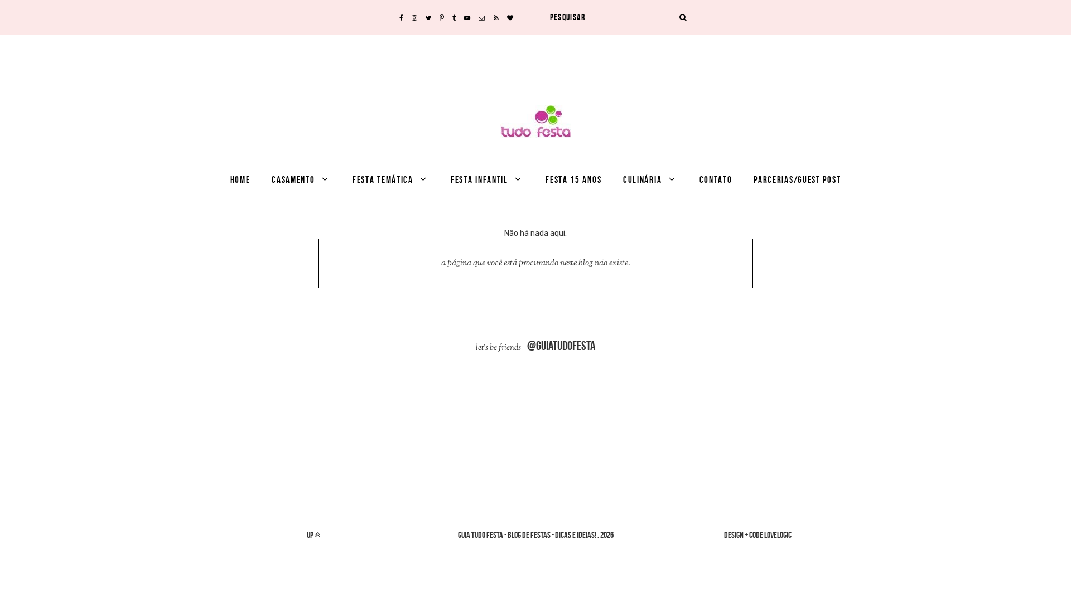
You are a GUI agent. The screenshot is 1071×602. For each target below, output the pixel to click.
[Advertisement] (535, 60)
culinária (642, 179)
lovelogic (778, 535)
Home (240, 179)
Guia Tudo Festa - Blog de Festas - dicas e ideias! (527, 535)
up (311, 535)
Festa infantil (479, 179)
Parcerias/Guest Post (797, 179)
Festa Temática (383, 179)
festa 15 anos (573, 179)
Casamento (293, 179)
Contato (715, 179)
